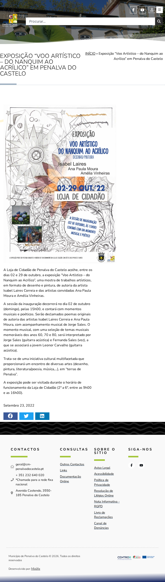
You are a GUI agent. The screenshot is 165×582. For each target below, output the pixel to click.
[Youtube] (142, 9)
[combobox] (90, 21)
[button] (10, 416)
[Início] (9, 16)
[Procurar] (159, 21)
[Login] (152, 9)
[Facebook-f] (133, 9)
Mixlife (35, 569)
